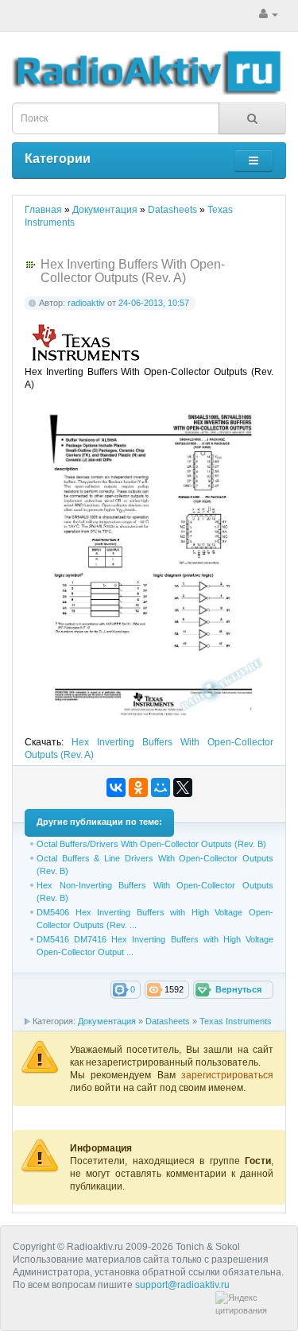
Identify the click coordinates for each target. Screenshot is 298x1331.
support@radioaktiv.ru (182, 1284)
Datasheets (167, 1021)
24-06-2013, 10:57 (153, 303)
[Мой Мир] (160, 787)
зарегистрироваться (227, 1075)
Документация (107, 1021)
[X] (182, 787)
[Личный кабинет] (268, 14)
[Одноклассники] (138, 787)
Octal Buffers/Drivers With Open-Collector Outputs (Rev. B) (151, 844)
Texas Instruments (235, 1021)
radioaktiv (86, 303)
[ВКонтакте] (116, 787)
